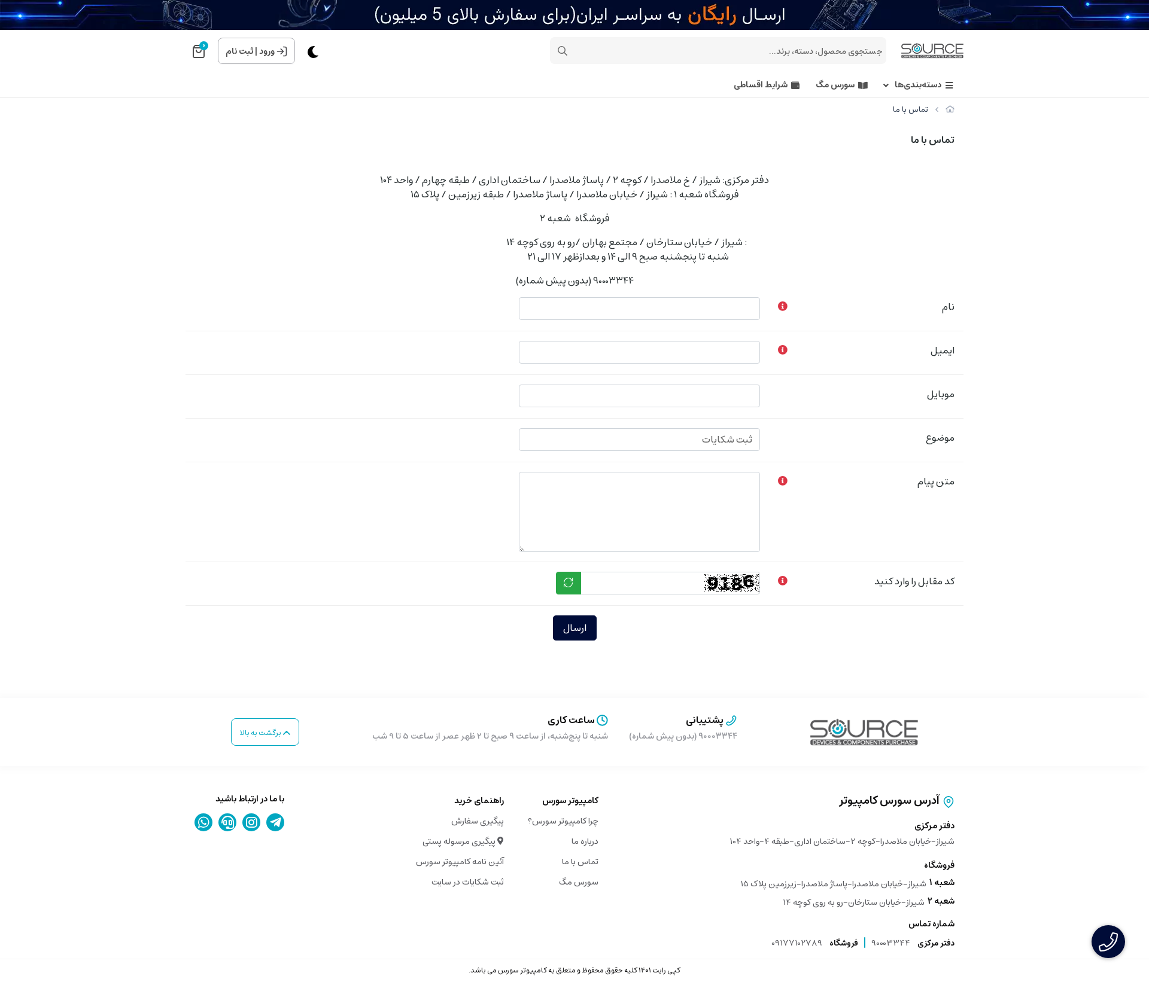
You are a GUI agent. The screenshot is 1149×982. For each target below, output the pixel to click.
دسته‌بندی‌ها (918, 85)
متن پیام (936, 481)
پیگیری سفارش (477, 821)
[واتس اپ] (204, 822)
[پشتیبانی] (228, 822)
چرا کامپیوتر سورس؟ (563, 821)
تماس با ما (580, 862)
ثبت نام (239, 51)
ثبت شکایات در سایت (467, 882)
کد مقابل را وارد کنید (914, 581)
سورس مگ (835, 85)
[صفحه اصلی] (950, 110)
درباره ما (585, 841)
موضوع (940, 437)
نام (948, 306)
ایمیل (943, 350)
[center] (562, 51)
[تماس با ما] (864, 732)
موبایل (941, 394)
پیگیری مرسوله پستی (459, 841)
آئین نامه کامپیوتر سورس (460, 862)
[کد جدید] (568, 583)
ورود (267, 51)
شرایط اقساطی (761, 85)
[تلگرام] (276, 822)
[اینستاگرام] (252, 822)
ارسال (574, 628)
